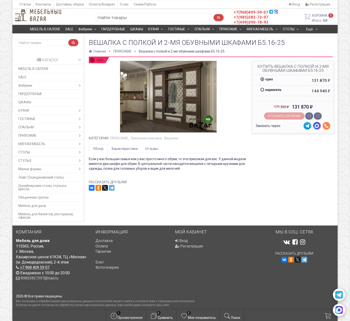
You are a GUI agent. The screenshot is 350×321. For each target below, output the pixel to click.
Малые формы (29, 169)
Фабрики (85, 29)
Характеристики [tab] (124, 149)
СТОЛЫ (289, 29)
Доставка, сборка (70, 4)
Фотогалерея (107, 267)
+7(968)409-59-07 (251, 12)
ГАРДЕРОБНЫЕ (113, 29)
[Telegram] (112, 188)
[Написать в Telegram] (339, 295)
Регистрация (319, 4)
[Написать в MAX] (339, 310)
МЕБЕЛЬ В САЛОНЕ (45, 29)
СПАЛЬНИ (202, 29)
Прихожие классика (146, 138)
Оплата (101, 246)
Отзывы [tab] (151, 149)
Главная (99, 51)
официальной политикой (176, 301)
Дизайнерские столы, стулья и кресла (42, 187)
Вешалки (171, 138)
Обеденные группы (33, 197)
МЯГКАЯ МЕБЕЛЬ (260, 29)
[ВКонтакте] (92, 188)
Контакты (43, 4)
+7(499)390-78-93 (251, 22)
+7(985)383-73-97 (251, 17)
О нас (124, 4)
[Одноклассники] (98, 188)
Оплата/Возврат (102, 4)
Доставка (104, 240)
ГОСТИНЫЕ (176, 29)
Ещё (310, 29)
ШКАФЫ (136, 29)
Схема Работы (145, 4)
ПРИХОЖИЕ (228, 29)
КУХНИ (153, 29)
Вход (296, 4)
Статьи (25, 4)
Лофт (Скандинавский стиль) (41, 177)
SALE (69, 29)
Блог (99, 262)
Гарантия (103, 251)
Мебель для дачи (32, 206)
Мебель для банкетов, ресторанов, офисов (46, 215)
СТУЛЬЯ (24, 161)
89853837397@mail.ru (39, 278)
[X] (105, 188)
